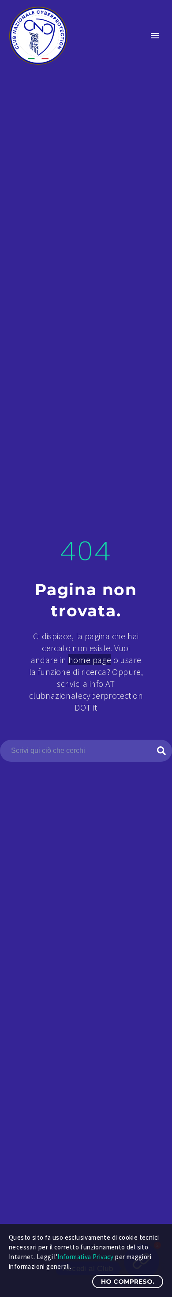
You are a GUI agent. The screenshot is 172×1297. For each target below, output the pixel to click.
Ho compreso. (127, 1282)
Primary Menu (155, 35)
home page (90, 659)
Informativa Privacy (85, 1257)
